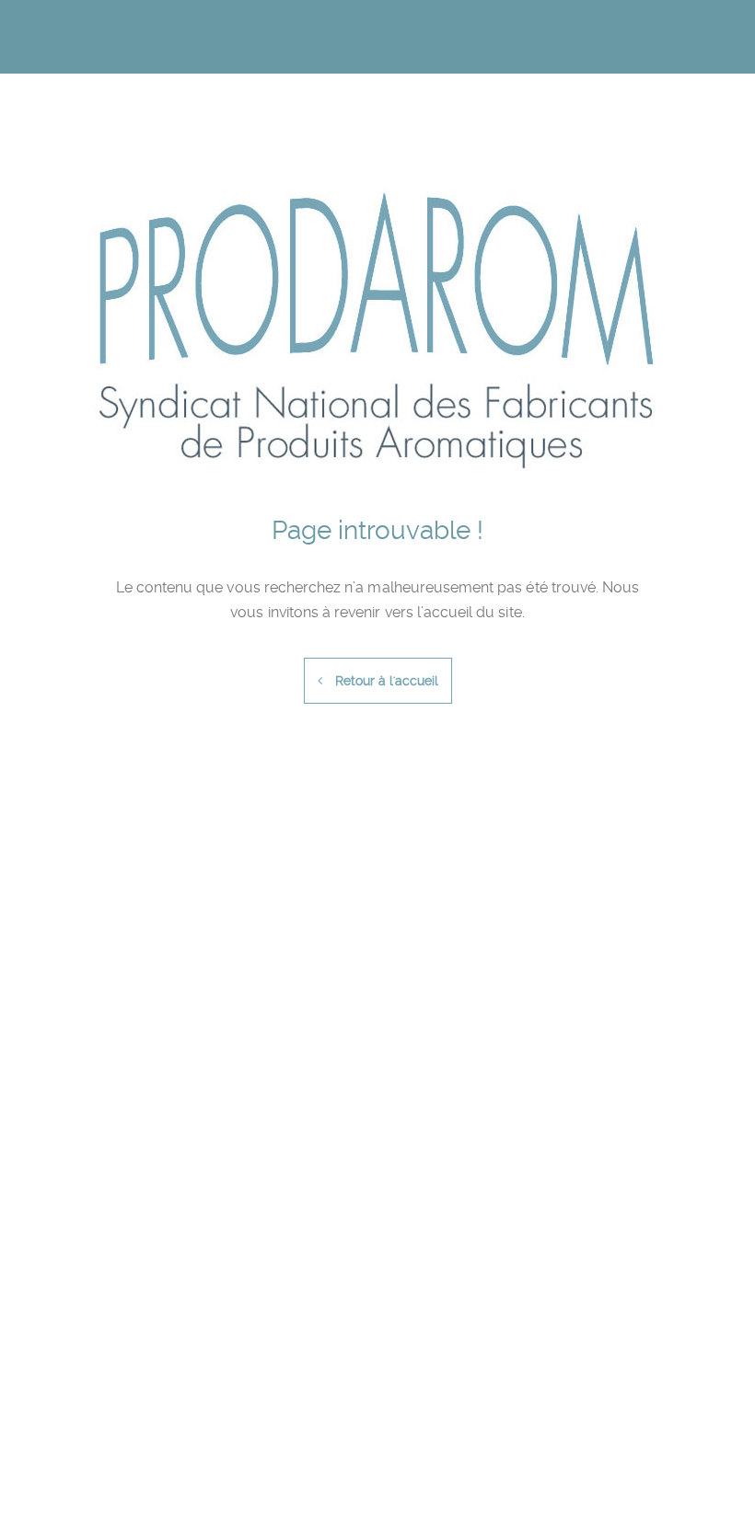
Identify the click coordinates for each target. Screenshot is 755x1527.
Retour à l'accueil (384, 680)
